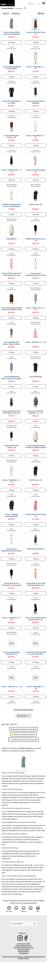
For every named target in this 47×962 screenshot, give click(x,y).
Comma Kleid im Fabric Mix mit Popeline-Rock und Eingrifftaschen (11, 274)
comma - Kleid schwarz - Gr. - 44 (11, 171)
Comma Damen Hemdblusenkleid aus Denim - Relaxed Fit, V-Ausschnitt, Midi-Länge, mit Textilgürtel (35, 274)
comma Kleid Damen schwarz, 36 (11, 446)
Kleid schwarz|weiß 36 (35, 549)
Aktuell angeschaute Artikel (23, 947)
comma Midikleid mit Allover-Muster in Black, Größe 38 (11, 343)
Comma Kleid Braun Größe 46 (35, 33)
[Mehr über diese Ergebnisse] (25, 8)
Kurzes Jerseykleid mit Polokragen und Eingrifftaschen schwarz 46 (11, 653)
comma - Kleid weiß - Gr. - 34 (35, 136)
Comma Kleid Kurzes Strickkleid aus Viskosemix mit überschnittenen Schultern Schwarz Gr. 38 (11, 584)
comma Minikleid (35, 377)
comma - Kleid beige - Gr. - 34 (35, 68)
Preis (5, 13)
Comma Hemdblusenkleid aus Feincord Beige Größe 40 (35, 446)
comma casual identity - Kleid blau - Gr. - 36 (35, 412)
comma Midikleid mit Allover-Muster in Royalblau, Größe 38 (11, 378)
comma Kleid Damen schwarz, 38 (11, 136)
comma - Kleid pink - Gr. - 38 (11, 686)
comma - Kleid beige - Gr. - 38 (11, 481)
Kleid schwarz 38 (35, 204)
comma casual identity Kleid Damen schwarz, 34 (35, 619)
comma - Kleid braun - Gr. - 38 (11, 619)
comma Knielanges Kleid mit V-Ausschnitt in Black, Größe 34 (11, 309)
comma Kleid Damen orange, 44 (35, 515)
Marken (14, 13)
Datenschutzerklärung (23, 945)
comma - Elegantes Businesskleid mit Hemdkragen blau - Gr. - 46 (11, 515)
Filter (42, 13)
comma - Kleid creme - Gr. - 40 (35, 309)
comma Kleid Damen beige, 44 (35, 171)
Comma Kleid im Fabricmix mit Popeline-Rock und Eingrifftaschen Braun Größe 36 (11, 412)
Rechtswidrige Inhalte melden (23, 710)
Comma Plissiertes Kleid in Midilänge (35, 102)
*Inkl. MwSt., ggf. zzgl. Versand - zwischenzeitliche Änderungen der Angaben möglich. (23, 957)
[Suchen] (34, 923)
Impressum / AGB (23, 943)
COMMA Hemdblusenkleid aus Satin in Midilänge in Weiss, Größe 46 (11, 205)
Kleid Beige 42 (11, 239)
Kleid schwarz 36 (35, 480)
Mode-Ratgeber (23, 951)
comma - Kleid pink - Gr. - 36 (35, 342)
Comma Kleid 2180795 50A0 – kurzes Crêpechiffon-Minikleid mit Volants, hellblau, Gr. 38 (35, 653)
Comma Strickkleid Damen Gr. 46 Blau (11, 102)
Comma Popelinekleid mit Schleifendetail (11, 68)
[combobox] (21, 923)
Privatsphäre (23, 953)
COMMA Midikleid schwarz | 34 (35, 240)
